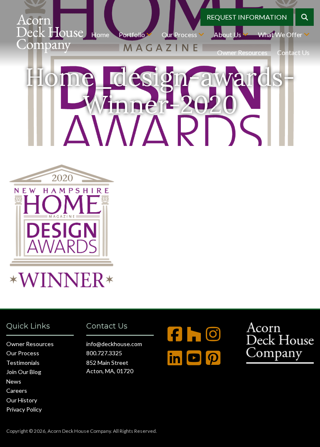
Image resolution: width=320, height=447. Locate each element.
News (13, 381)
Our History (21, 400)
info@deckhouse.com (114, 343)
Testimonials (23, 362)
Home (100, 34)
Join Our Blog (23, 371)
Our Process (180, 34)
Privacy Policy (24, 409)
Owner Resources (242, 52)
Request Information (247, 17)
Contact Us (293, 52)
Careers (16, 390)
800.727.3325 (104, 353)
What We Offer (281, 34)
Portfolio (132, 34)
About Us (228, 34)
